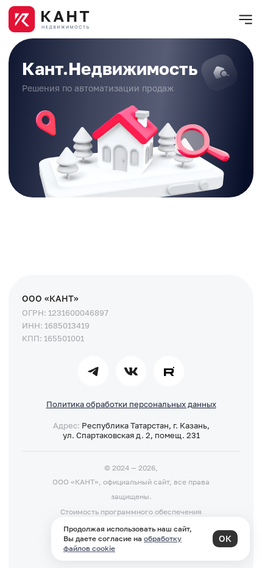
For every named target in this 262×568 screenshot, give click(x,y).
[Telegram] (93, 371)
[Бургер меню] (245, 19)
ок (225, 538)
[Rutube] (169, 371)
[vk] (131, 371)
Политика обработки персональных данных (131, 404)
